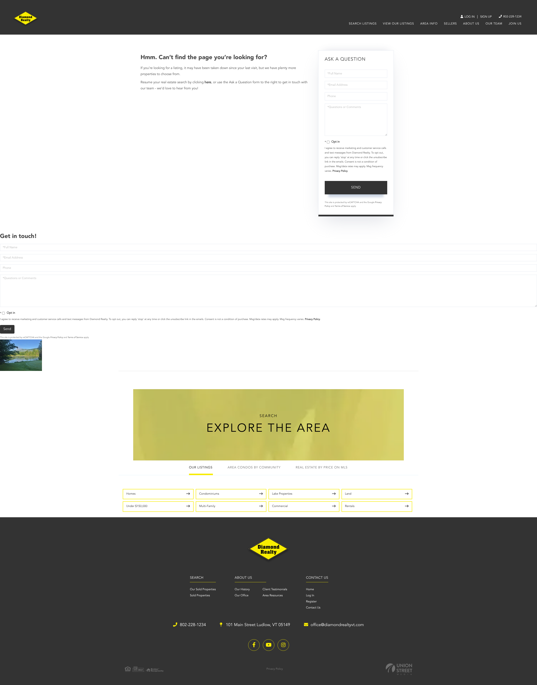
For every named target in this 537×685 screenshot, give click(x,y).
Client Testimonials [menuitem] (275, 589)
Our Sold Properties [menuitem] (203, 589)
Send (356, 187)
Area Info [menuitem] (429, 23)
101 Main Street (257, 625)
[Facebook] (254, 645)
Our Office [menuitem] (242, 595)
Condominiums (209, 494)
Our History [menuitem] (242, 589)
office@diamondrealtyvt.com (337, 625)
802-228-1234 (511, 16)
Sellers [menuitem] (450, 23)
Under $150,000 (136, 506)
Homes (131, 494)
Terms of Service (342, 206)
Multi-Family (207, 506)
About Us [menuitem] (471, 23)
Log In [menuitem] (310, 595)
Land (348, 494)
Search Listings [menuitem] (363, 23)
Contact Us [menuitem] (313, 607)
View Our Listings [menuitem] (398, 23)
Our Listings (200, 467)
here (208, 82)
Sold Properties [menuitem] (200, 595)
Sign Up (486, 17)
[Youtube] (268, 645)
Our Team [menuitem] (494, 23)
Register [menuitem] (311, 601)
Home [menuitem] (310, 589)
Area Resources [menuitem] (273, 595)
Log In (469, 17)
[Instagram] (283, 645)
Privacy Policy (340, 171)
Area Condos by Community (254, 467)
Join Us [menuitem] (515, 23)
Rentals (350, 506)
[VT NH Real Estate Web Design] (399, 669)
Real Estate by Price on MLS (322, 467)
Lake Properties (282, 494)
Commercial (280, 506)
